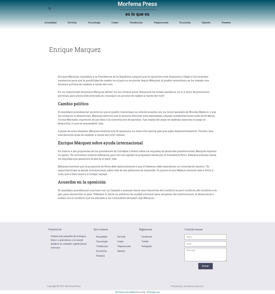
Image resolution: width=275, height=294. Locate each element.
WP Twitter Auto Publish (125, 292)
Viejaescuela (161, 22)
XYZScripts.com (153, 292)
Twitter (145, 241)
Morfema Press (137, 4)
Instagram (146, 246)
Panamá (226, 22)
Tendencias (136, 22)
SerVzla (72, 22)
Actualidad (50, 22)
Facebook (146, 236)
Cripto (114, 22)
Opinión (206, 22)
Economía (185, 22)
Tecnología (94, 22)
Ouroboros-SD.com (194, 286)
